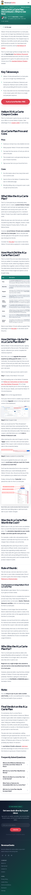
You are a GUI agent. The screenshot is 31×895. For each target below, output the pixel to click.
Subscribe (15, 829)
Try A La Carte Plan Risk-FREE (15, 102)
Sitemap (3, 890)
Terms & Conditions (6, 885)
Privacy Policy (4, 879)
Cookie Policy (4, 882)
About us (3, 863)
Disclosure (3, 887)
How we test (4, 866)
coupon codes (15, 123)
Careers (3, 872)
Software (6, 7)
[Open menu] (28, 2)
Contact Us (4, 869)
